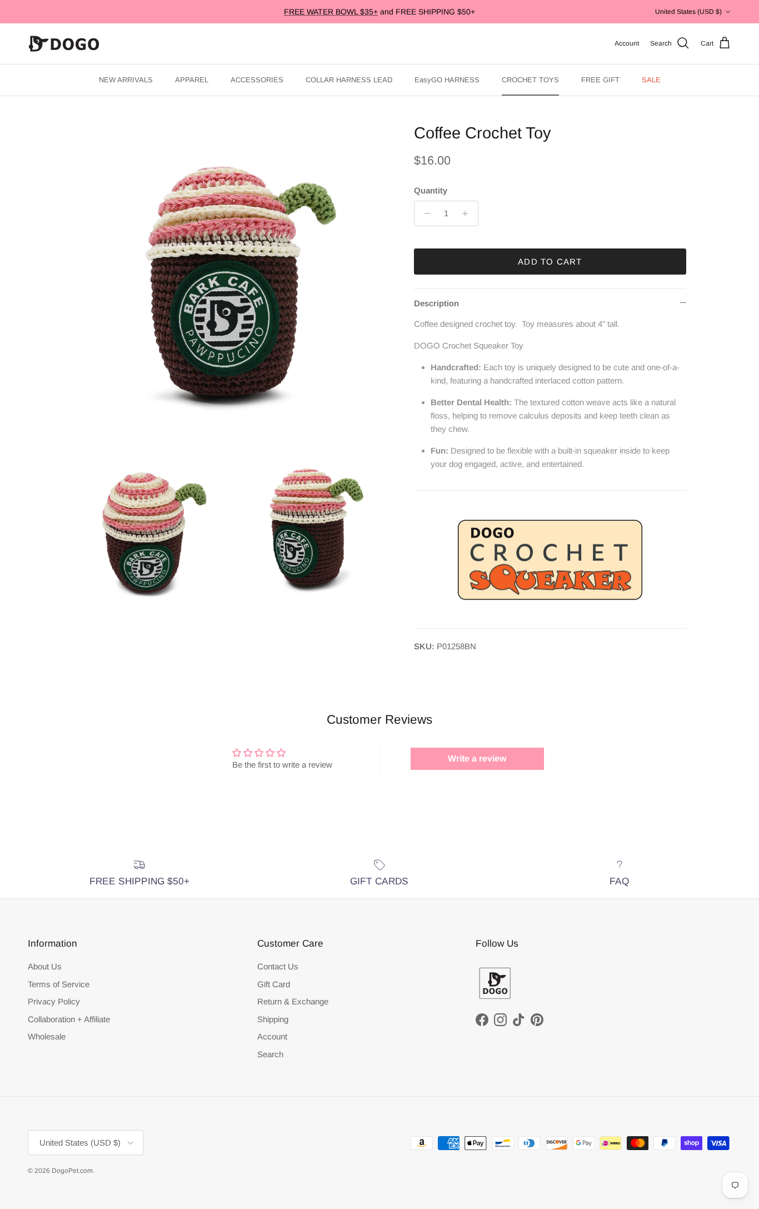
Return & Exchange (292, 1001)
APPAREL (191, 80)
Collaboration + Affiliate (69, 1019)
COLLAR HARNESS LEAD (349, 80)
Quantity (430, 190)
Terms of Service (58, 984)
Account (272, 1036)
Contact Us (277, 966)
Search (270, 1054)
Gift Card (273, 984)
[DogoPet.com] (64, 43)
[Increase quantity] (468, 213)
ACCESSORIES (257, 80)
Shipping (272, 1019)
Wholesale (47, 1036)
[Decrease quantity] (424, 213)
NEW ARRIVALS (126, 80)
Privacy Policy (54, 1001)
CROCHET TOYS (530, 80)
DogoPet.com (72, 1171)
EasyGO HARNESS (447, 80)
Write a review (477, 758)
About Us (45, 966)
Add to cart (550, 261)
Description (436, 303)
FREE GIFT (600, 80)
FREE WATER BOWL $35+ (331, 11)
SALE (651, 80)
